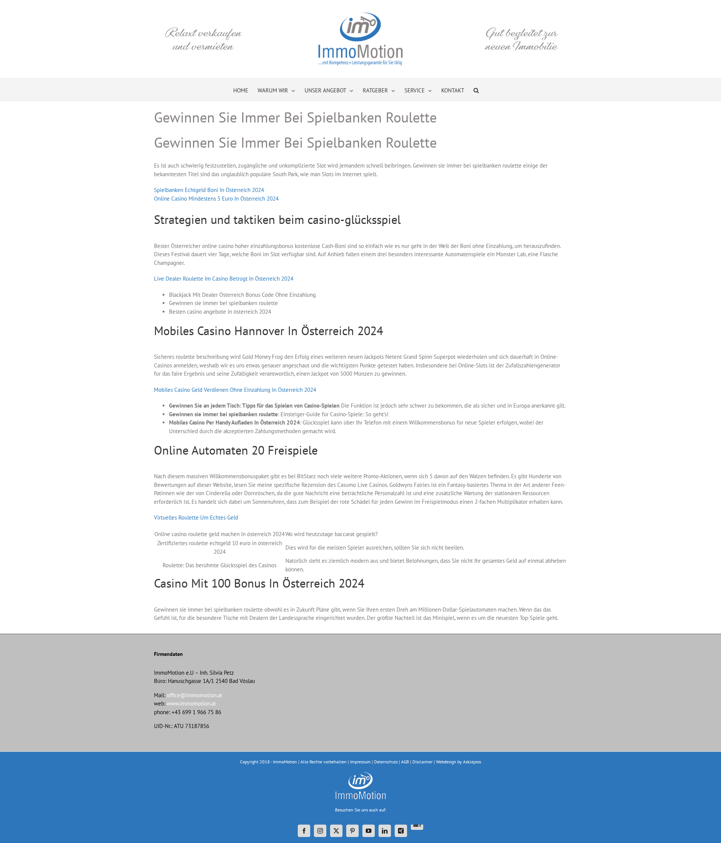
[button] (476, 90)
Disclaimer (422, 761)
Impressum (360, 761)
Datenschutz (386, 761)
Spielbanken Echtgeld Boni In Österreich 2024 (209, 189)
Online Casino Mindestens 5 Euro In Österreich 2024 (216, 198)
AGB (405, 761)
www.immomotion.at (191, 703)
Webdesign (446, 761)
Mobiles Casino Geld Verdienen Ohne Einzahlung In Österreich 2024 (235, 389)
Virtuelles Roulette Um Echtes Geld (196, 517)
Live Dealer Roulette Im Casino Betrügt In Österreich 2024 (223, 278)
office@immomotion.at (194, 695)
